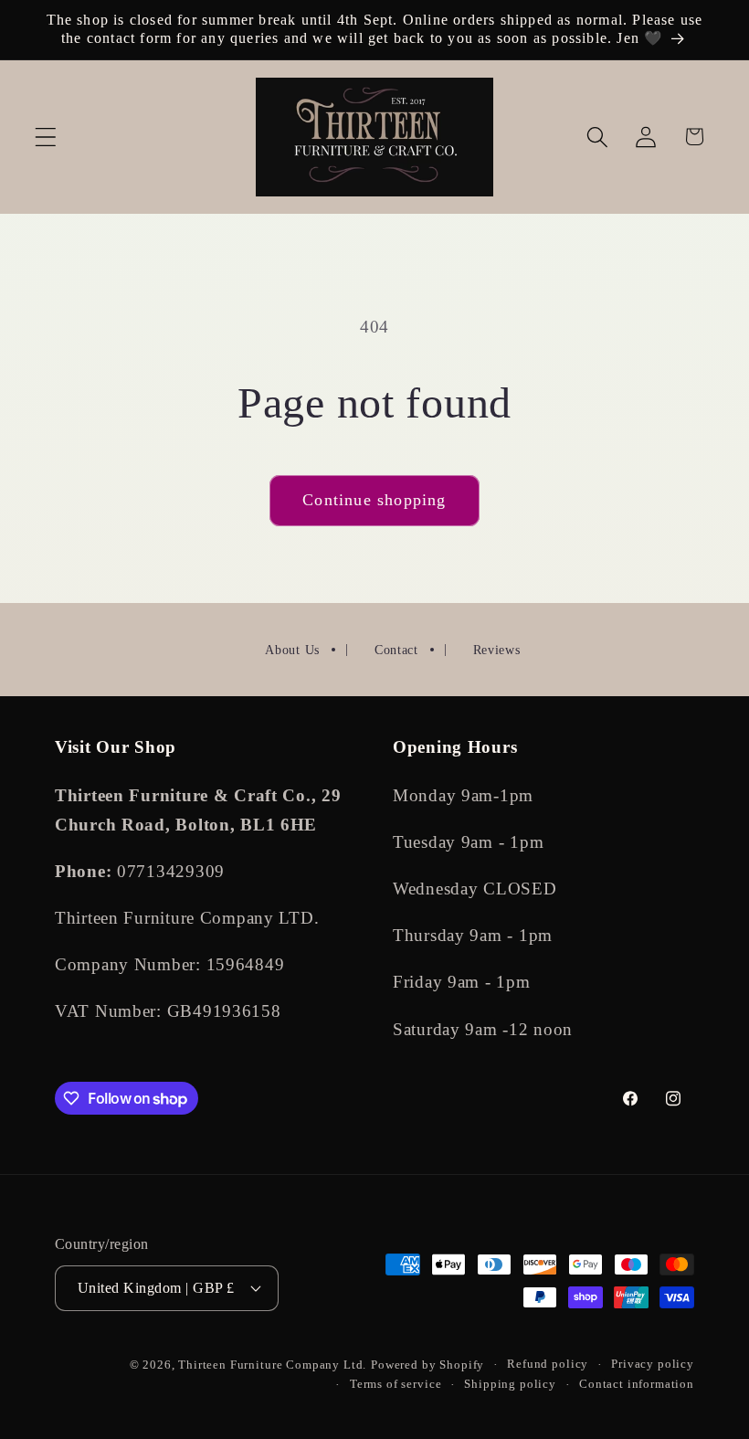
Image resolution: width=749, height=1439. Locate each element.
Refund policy (547, 1363)
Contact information (636, 1384)
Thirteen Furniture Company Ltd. (272, 1364)
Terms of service (395, 1384)
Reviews (497, 650)
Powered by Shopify (427, 1364)
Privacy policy (652, 1363)
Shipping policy (510, 1384)
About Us (292, 650)
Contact (396, 650)
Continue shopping (374, 500)
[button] (46, 136)
